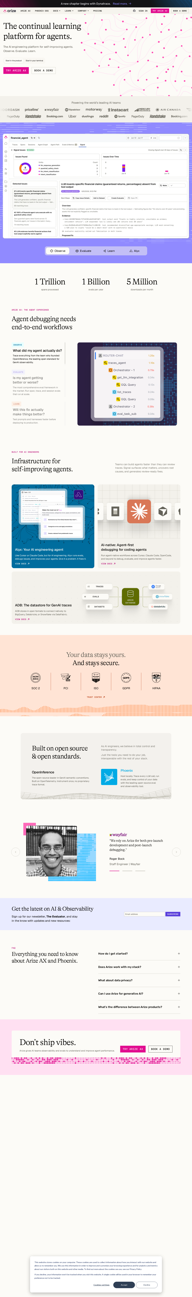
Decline (147, 1285)
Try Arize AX (160, 11)
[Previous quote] (15, 852)
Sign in (143, 11)
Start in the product (14, 60)
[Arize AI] (9, 11)
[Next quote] (176, 852)
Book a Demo (180, 11)
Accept (124, 1285)
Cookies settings (101, 1285)
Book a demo (43, 70)
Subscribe (173, 914)
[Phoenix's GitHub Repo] (134, 11)
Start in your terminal (34, 60)
